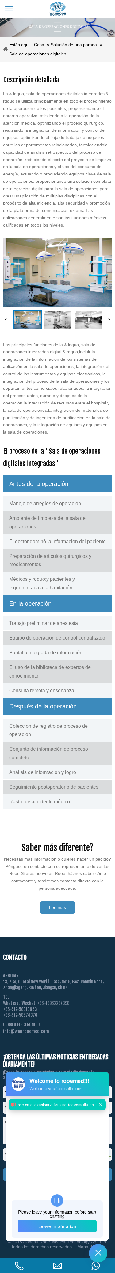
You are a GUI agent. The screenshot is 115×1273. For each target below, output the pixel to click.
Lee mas (57, 907)
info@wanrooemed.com (26, 1031)
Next (109, 320)
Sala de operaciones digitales (37, 53)
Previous (6, 320)
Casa (39, 44)
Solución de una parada (74, 44)
